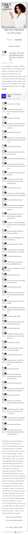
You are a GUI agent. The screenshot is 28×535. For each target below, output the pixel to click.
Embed (20, 527)
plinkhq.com (19, 532)
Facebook (15, 527)
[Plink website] (15, 532)
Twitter (10, 527)
